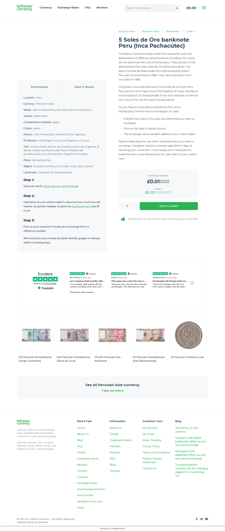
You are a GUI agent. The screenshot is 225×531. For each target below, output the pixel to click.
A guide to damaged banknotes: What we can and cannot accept (190, 441)
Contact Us (149, 468)
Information (39, 87)
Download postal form (91, 489)
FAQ (87, 7)
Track (80, 507)
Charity (81, 452)
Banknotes (172, 31)
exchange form (81, 206)
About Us (83, 434)
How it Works (84, 87)
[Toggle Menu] (204, 7)
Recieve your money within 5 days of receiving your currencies (163, 219)
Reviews (102, 7)
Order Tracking (151, 440)
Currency (46, 7)
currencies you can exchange (60, 186)
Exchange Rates (68, 7)
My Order (148, 434)
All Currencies (127, 31)
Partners (115, 446)
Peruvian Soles (150, 31)
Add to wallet (168, 206)
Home (81, 428)
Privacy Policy (151, 446)
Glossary (115, 470)
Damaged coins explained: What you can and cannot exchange (190, 455)
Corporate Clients (88, 458)
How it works (85, 495)
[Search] (177, 8)
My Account (149, 428)
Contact (82, 470)
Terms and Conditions (156, 452)
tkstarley (43, 522)
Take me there (112, 390)
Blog (80, 440)
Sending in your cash (89, 501)
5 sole (189, 31)
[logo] (24, 7)
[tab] (39, 87)
